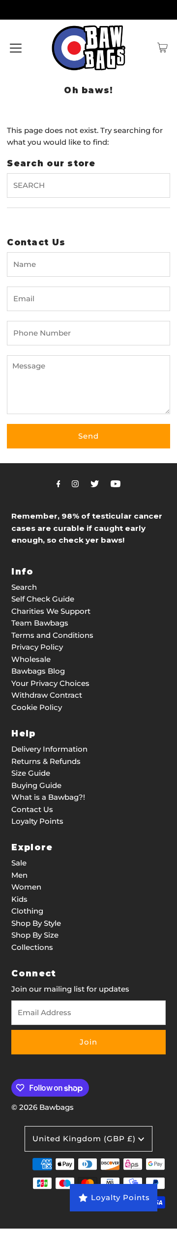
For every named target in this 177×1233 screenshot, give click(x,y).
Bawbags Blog (38, 671)
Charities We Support (50, 611)
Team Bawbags (39, 623)
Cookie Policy (36, 707)
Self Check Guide (42, 598)
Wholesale (31, 659)
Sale (19, 862)
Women (26, 887)
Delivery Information (49, 749)
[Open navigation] (15, 47)
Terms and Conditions (52, 635)
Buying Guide (36, 785)
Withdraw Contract (46, 695)
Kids (19, 899)
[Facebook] (58, 484)
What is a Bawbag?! (48, 797)
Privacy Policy (37, 647)
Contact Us (32, 809)
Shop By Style (36, 923)
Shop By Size (35, 935)
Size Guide (30, 773)
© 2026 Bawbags (42, 1107)
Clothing (27, 911)
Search (24, 587)
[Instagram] (75, 484)
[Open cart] (162, 47)
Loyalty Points (37, 821)
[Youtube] (115, 484)
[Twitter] (94, 484)
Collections (32, 947)
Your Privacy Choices (50, 683)
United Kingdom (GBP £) (85, 1138)
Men (19, 875)
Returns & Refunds (46, 761)
